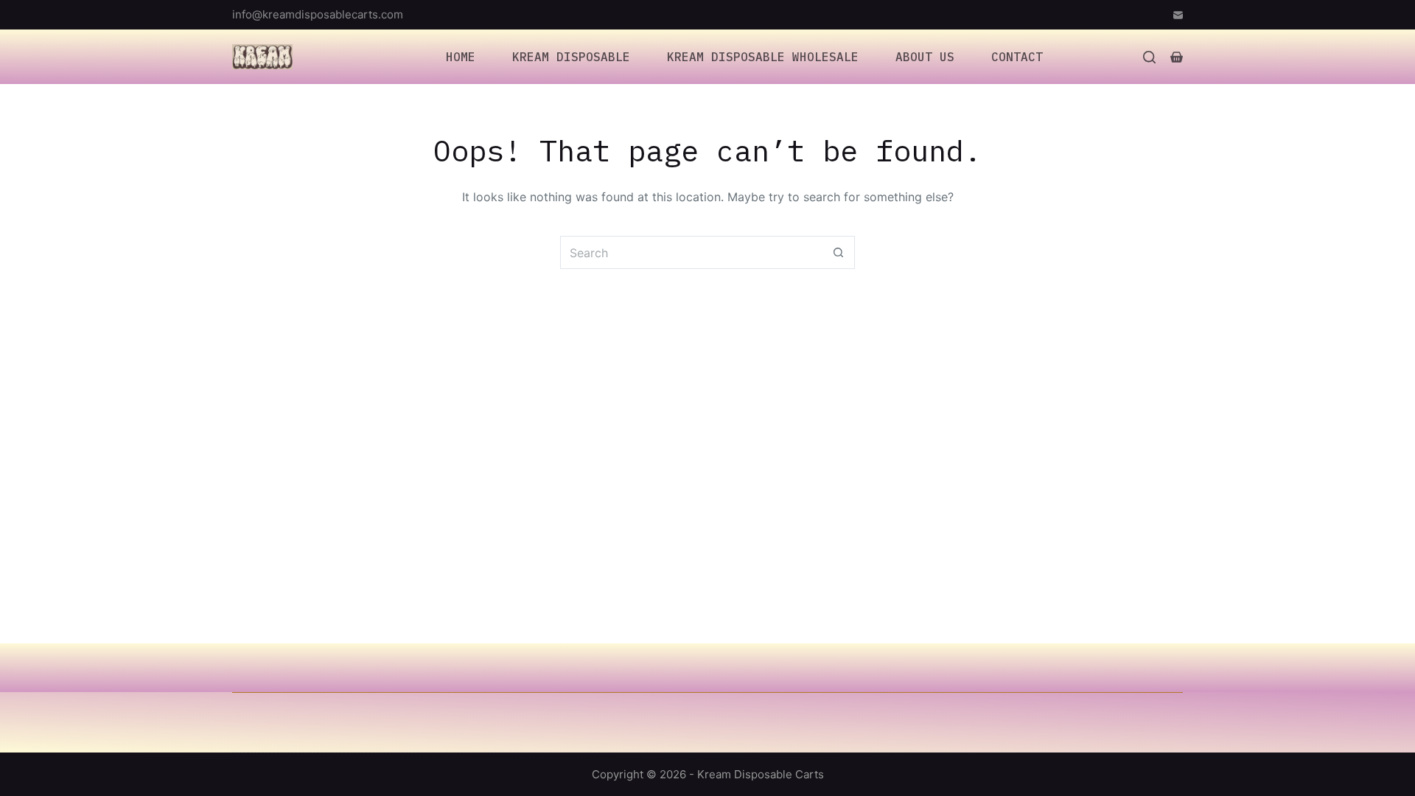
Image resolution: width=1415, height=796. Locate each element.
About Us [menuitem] (924, 56)
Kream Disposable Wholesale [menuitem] (763, 56)
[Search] (1149, 57)
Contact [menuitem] (1017, 56)
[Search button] (838, 252)
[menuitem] (372, 57)
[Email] (1178, 15)
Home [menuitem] (460, 56)
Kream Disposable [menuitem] (571, 56)
